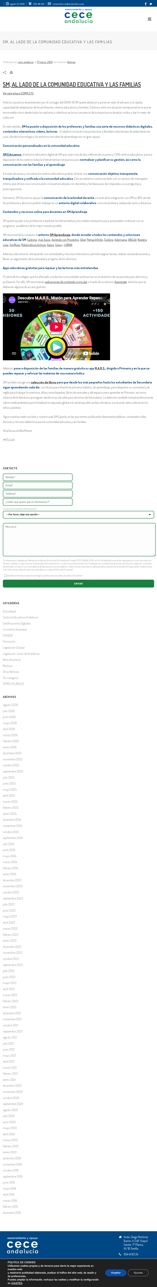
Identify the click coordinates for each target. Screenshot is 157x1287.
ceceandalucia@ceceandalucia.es (68, 3)
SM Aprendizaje (60, 235)
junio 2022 (9, 977)
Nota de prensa (12, 659)
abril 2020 (9, 1134)
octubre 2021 (10, 1025)
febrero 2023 (10, 934)
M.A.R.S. (100, 368)
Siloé (83, 240)
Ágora (50, 245)
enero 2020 (10, 1152)
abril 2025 (9, 795)
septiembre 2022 (13, 965)
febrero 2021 (10, 1073)
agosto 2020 (10, 1110)
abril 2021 (8, 1061)
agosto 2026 (10, 705)
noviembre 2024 (12, 825)
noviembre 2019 (12, 1164)
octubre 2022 (11, 958)
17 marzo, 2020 (44, 62)
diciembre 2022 (12, 946)
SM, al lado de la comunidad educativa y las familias (72, 84)
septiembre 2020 (13, 1104)
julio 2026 (9, 711)
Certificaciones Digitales (16, 623)
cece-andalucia (25, 62)
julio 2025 (9, 777)
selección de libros (43, 382)
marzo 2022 (10, 995)
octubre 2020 (11, 1098)
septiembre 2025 (13, 771)
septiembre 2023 (13, 898)
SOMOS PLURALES (13, 683)
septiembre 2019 (12, 1176)
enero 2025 (9, 813)
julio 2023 (9, 904)
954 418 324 (38, 3)
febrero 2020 (11, 1146)
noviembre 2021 (12, 1019)
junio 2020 (9, 1122)
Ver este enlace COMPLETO (18, 93)
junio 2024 (9, 850)
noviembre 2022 (12, 952)
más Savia (44, 240)
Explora (108, 240)
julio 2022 (9, 971)
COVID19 (8, 635)
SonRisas (15, 245)
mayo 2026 (10, 723)
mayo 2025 (10, 789)
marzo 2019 (10, 1200)
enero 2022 (9, 1007)
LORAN (68, 245)
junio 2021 (9, 1049)
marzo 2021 (10, 1067)
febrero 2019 (10, 1206)
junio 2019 (9, 1182)
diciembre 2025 (12, 753)
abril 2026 (9, 729)
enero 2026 (10, 747)
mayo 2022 (10, 983)
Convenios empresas (15, 629)
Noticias (71, 62)
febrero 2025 (10, 807)
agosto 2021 (10, 1037)
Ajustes (138, 1273)
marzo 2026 (10, 735)
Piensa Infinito (95, 240)
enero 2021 (9, 1079)
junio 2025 (9, 783)
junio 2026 (9, 717)
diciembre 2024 (12, 819)
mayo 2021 (9, 1055)
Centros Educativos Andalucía (20, 617)
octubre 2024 (11, 832)
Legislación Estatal (14, 647)
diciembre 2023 (12, 880)
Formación (9, 641)
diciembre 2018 (12, 1212)
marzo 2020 (10, 1140)
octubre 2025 (11, 765)
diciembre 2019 (12, 1158)
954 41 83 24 (131, 1254)
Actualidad (9, 611)
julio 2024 (8, 844)
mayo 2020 (10, 1128)
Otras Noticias (11, 671)
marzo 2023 (10, 928)
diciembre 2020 (12, 1085)
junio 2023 (9, 910)
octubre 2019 (10, 1170)
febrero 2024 (10, 868)
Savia (58, 245)
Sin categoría (10, 678)
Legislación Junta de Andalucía (21, 653)
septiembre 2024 (13, 838)
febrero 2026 (11, 741)
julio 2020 (9, 1116)
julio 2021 (8, 1043)
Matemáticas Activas (33, 245)
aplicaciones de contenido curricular (66, 282)
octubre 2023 (11, 892)
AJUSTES (16, 1283)
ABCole (132, 240)
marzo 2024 (10, 862)
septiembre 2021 (12, 1031)
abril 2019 (8, 1194)
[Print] (13, 72)
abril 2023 (9, 922)
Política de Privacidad (63, 569)
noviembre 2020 (13, 1091)
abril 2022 (9, 989)
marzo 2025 (10, 801)
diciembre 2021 (12, 1013)
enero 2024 (9, 874)
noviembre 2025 (12, 759)
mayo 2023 (10, 916)
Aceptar (116, 1273)
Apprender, (120, 282)
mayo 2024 (9, 856)
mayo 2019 (9, 1188)
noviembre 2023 (12, 886)
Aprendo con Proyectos (65, 240)
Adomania (120, 240)
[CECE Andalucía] (78, 15)
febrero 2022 (10, 1001)
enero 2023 (9, 940)
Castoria (32, 240)
